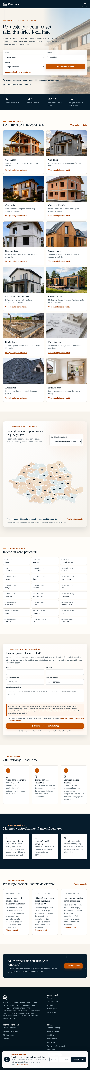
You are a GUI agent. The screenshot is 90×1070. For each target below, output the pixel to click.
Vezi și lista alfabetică (75, 519)
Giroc (38, 604)
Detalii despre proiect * (14, 687)
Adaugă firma (52, 1012)
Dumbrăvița (10, 604)
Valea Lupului (38, 595)
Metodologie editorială (11, 1031)
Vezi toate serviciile (78, 125)
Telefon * (49, 668)
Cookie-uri (51, 1035)
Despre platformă (9, 1028)
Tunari (39, 578)
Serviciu (7, 62)
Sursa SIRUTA (52, 1049)
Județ (7, 53)
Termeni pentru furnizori (56, 1046)
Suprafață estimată (12, 677)
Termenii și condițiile (66, 718)
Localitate (49, 53)
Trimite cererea (73, 966)
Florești (10, 587)
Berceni (10, 578)
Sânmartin (67, 621)
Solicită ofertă (52, 1009)
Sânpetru (39, 612)
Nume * (8, 668)
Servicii (49, 998)
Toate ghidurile (80, 884)
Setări (65, 1059)
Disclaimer (51, 1042)
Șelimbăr (10, 621)
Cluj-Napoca (67, 578)
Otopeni (9, 561)
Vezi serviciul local (65, 66)
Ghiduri (50, 1005)
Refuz (53, 1059)
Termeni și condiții (53, 1028)
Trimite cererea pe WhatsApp (46, 726)
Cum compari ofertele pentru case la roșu (73, 899)
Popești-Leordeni (67, 561)
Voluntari (37, 561)
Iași (67, 587)
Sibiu (67, 612)
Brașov (11, 612)
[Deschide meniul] (84, 4)
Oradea (39, 621)
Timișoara (67, 595)
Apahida (38, 587)
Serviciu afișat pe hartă (59, 437)
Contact (6, 1039)
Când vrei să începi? (52, 677)
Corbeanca (39, 569)
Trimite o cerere (8, 1035)
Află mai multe (22, 1064)
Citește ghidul (12, 930)
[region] (45, 482)
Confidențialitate (53, 1031)
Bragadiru (9, 569)
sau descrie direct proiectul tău (18, 72)
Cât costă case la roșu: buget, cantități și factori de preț (44, 900)
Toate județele (52, 1001)
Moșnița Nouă (67, 604)
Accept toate (78, 1059)
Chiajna (67, 569)
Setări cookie (52, 1039)
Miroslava (9, 595)
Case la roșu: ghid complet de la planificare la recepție (15, 900)
